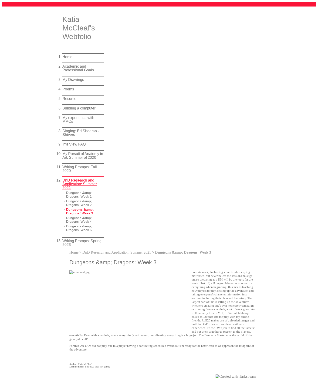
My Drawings (73, 80)
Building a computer (78, 108)
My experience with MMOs (78, 119)
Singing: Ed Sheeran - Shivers (80, 133)
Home (67, 57)
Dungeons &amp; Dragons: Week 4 (79, 219)
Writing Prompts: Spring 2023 (81, 243)
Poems (68, 89)
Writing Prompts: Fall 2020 (79, 169)
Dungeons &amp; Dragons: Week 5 (79, 228)
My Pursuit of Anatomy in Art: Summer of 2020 (82, 155)
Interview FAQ (74, 144)
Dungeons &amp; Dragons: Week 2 (79, 203)
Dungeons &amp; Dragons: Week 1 (79, 194)
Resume (69, 99)
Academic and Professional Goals (78, 68)
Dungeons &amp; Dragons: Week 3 (80, 211)
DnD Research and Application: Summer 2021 (79, 184)
